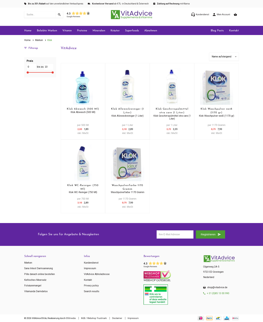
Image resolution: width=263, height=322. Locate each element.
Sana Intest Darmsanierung (38, 268)
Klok (49, 40)
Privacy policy (91, 285)
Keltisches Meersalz (35, 280)
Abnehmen (150, 30)
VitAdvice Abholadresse (97, 274)
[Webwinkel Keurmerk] (171, 275)
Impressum (90, 268)
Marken (39, 40)
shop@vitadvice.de (217, 287)
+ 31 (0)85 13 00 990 (218, 293)
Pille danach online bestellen (39, 274)
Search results (91, 291)
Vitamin (67, 30)
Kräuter (115, 30)
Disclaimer (117, 318)
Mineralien (99, 30)
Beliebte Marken (47, 30)
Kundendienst (91, 262)
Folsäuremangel (32, 285)
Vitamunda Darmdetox (36, 291)
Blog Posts (217, 30)
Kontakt (234, 30)
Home (28, 30)
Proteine (82, 30)
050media (71, 318)
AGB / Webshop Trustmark (94, 318)
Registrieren (208, 234)
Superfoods (132, 30)
